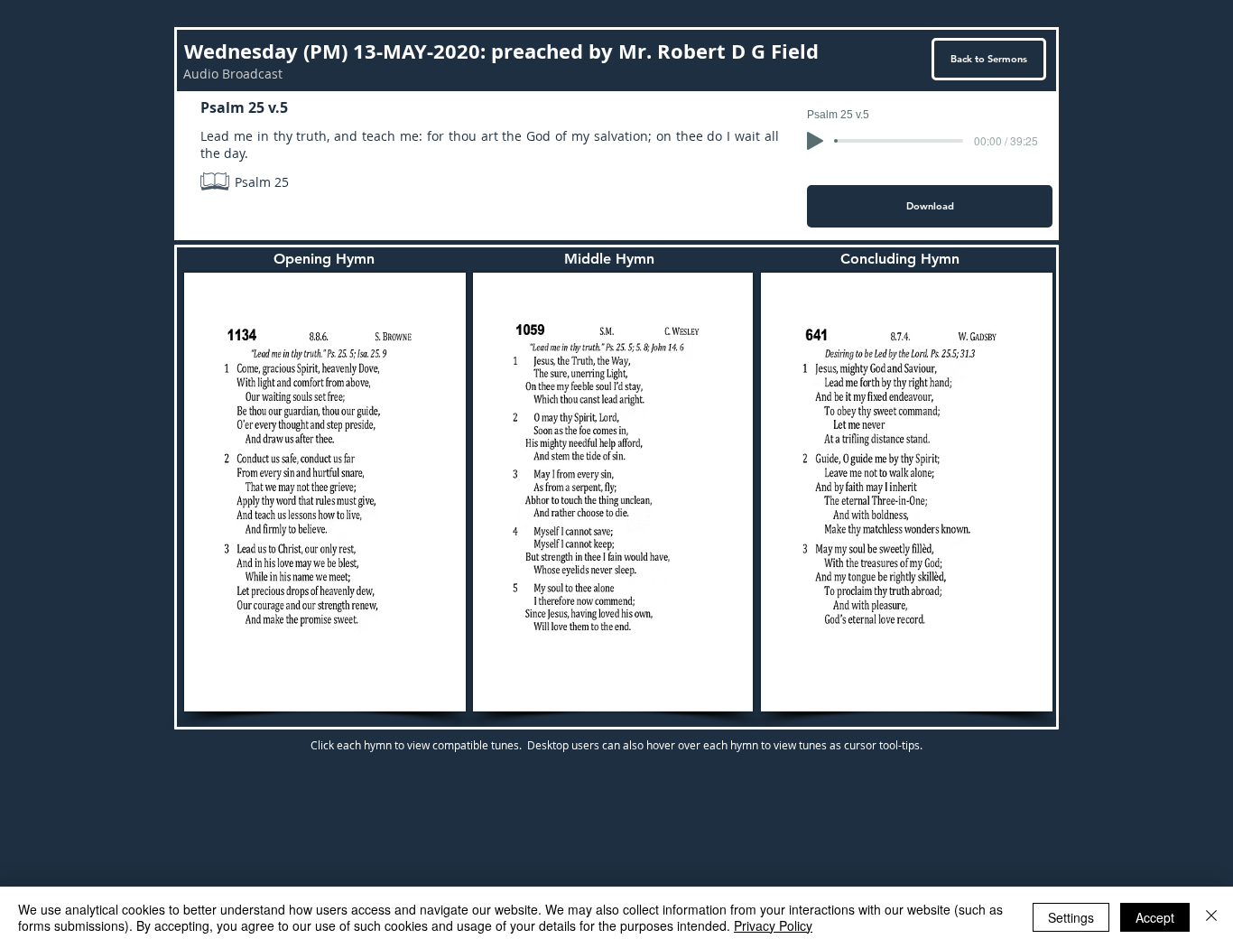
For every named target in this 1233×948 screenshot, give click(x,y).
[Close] (1211, 917)
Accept (1155, 917)
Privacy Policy (773, 925)
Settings (1071, 917)
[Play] (815, 141)
